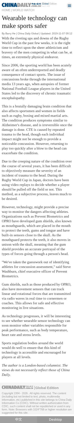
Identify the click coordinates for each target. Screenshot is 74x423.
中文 (18, 419)
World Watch (23, 10)
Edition (49, 3)
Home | (7, 10)
